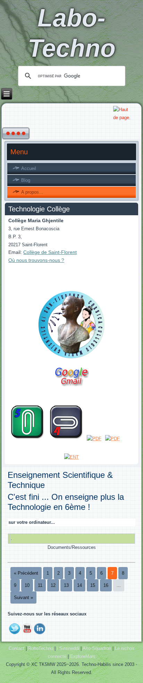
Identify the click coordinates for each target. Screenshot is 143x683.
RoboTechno (40, 648)
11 (40, 585)
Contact (16, 648)
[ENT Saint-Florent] (71, 457)
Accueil (28, 168)
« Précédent (26, 573)
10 (27, 585)
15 (92, 585)
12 (53, 585)
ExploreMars (82, 656)
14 (79, 585)
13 (66, 585)
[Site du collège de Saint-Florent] (71, 359)
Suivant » (23, 597)
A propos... (32, 192)
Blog (25, 180)
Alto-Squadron (97, 648)
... (119, 585)
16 (105, 585)
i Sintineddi (68, 648)
